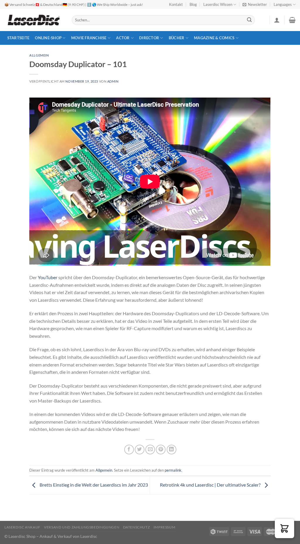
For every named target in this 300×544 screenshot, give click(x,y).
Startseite (18, 37)
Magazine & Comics (214, 37)
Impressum (164, 527)
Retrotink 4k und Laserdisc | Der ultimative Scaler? (210, 484)
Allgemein (39, 55)
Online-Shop (48, 37)
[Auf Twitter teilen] (139, 449)
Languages (283, 4)
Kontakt (176, 4)
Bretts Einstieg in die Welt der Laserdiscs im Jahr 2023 (93, 484)
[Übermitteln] (250, 20)
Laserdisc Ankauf (22, 527)
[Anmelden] (277, 19)
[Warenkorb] (292, 19)
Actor (122, 37)
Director (149, 37)
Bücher (177, 37)
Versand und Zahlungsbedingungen (81, 527)
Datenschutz (136, 527)
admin (113, 81)
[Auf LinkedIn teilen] (171, 449)
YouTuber (47, 277)
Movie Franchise (89, 37)
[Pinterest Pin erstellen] (161, 449)
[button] (284, 528)
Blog (193, 4)
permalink (173, 470)
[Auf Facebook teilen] (129, 449)
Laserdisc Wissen (217, 4)
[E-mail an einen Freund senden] (150, 449)
